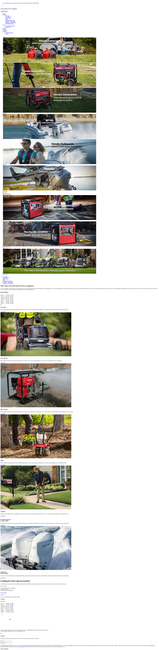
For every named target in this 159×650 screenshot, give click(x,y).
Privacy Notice (3, 617)
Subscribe (3, 599)
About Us (5, 30)
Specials (4, 29)
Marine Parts (7, 27)
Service (4, 28)
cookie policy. (51, 630)
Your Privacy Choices (4, 619)
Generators (7, 15)
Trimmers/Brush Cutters (10, 20)
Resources (5, 31)
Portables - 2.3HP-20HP (10, 21)
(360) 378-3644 (6, 4)
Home (4, 13)
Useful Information (9, 32)
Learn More (2, 311)
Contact (7, 33)
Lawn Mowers (8, 16)
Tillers (6, 19)
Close (2, 648)
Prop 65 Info (2, 625)
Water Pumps (8, 18)
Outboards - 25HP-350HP (10, 22)
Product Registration (9, 23)
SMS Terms (2, 623)
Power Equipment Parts (10, 25)
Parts (4, 24)
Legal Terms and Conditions (6, 621)
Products (4, 14)
